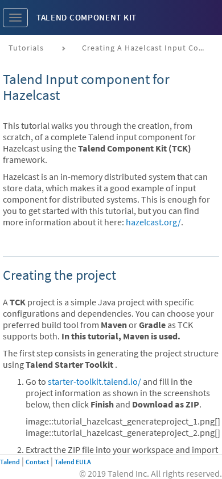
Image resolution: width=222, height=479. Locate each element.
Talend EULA (73, 461)
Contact (37, 461)
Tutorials (26, 48)
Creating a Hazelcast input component (149, 48)
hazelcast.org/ (153, 222)
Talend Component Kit (86, 17)
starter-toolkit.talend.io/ (94, 381)
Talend (10, 461)
